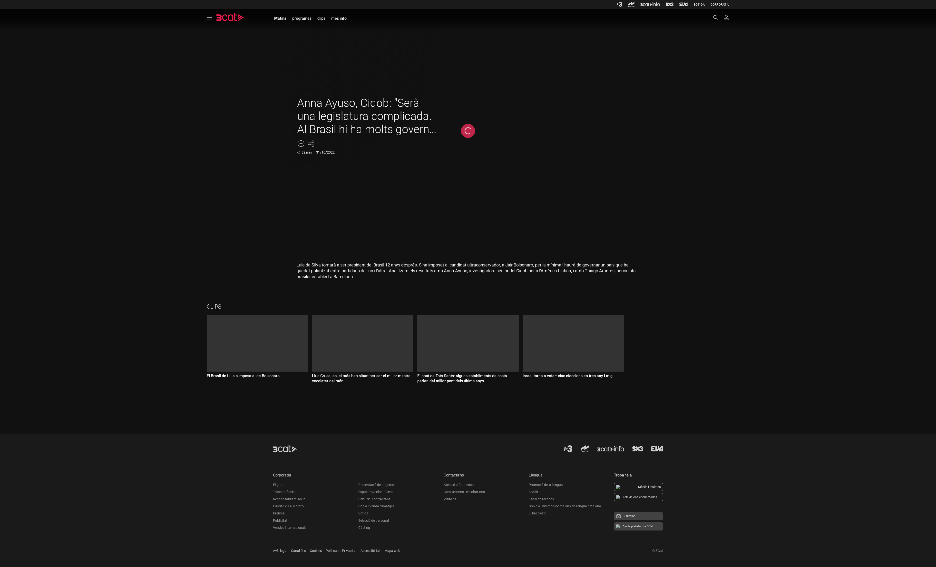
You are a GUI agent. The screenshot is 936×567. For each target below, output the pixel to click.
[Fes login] (726, 17)
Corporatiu (720, 4)
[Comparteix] (311, 143)
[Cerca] (718, 17)
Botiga (699, 4)
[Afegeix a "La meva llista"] (301, 143)
